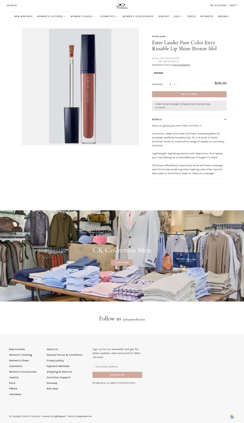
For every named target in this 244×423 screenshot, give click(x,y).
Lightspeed (59, 416)
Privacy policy (55, 360)
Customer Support (58, 377)
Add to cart (189, 94)
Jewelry (163, 16)
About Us (52, 349)
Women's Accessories (138, 16)
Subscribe (117, 374)
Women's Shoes (81, 16)
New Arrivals (23, 16)
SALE (177, 16)
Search (12, 5)
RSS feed (52, 388)
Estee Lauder (159, 36)
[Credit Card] (232, 417)
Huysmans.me (84, 416)
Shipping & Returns (59, 371)
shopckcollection (134, 319)
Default (158, 72)
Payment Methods (58, 366)
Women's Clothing (50, 16)
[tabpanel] (80, 86)
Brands (223, 16)
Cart (233, 5)
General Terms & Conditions (64, 354)
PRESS (192, 16)
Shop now (122, 262)
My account (218, 5)
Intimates (207, 16)
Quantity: (157, 84)
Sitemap (52, 383)
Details (157, 119)
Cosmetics (107, 16)
